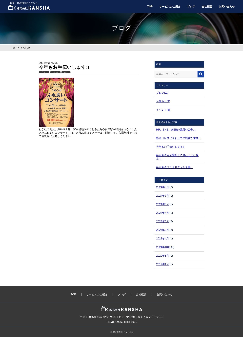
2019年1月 (162, 264)
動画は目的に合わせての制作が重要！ (178, 138)
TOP (150, 6)
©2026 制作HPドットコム (121, 332)
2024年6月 (162, 195)
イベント (44, 72)
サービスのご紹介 (170, 6)
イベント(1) (163, 109)
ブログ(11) (162, 92)
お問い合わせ (227, 6)
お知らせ (55, 72)
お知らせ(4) (163, 101)
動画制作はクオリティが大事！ (174, 167)
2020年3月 (162, 255)
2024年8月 (162, 187)
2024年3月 (162, 221)
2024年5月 (162, 204)
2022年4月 (162, 238)
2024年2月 (162, 230)
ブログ (191, 6)
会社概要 (207, 6)
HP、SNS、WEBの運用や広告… (176, 129)
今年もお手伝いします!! (170, 146)
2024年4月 (162, 212)
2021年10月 (163, 247)
